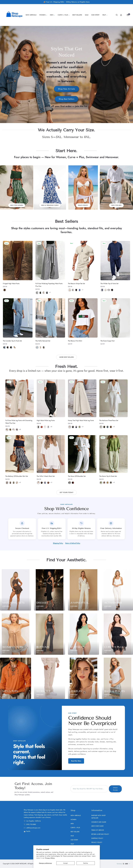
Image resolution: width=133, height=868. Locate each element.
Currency (119, 864)
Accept (65, 863)
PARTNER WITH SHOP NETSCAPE (98, 816)
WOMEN (73, 819)
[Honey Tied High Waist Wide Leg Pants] (82, 398)
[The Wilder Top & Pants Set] (115, 260)
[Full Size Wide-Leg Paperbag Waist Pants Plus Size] (50, 260)
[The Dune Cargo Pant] (115, 318)
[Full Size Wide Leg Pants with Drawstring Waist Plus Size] (19, 398)
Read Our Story (76, 761)
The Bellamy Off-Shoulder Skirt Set (16, 476)
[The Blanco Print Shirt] (83, 318)
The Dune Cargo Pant (107, 341)
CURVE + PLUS (75, 828)
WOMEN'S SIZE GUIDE (98, 822)
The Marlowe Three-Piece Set (108, 420)
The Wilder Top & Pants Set (109, 283)
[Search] (117, 15)
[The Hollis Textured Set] (50, 318)
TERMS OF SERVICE (97, 830)
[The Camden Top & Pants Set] (18, 318)
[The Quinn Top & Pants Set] (113, 454)
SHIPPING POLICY (97, 838)
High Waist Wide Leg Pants (46, 420)
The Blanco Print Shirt (75, 341)
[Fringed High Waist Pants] (18, 260)
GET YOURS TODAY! (66, 492)
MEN (72, 824)
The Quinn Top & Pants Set (108, 476)
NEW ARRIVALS (76, 815)
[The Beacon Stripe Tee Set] (83, 260)
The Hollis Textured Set (42, 341)
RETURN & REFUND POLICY (100, 834)
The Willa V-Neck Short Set (46, 476)
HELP (72, 844)
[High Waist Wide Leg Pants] (51, 398)
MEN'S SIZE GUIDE (97, 826)
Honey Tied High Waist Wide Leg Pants (81, 420)
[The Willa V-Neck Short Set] (51, 454)
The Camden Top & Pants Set (12, 341)
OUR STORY (74, 840)
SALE (72, 836)
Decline (85, 863)
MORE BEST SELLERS (66, 357)
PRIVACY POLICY (96, 842)
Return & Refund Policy (72, 543)
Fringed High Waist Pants (11, 283)
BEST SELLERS (75, 832)
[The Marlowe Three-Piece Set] (113, 398)
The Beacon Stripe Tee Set (76, 283)
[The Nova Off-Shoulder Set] (82, 454)
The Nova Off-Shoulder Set (77, 476)
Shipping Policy (58, 543)
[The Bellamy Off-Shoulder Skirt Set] (19, 454)
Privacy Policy (50, 858)
